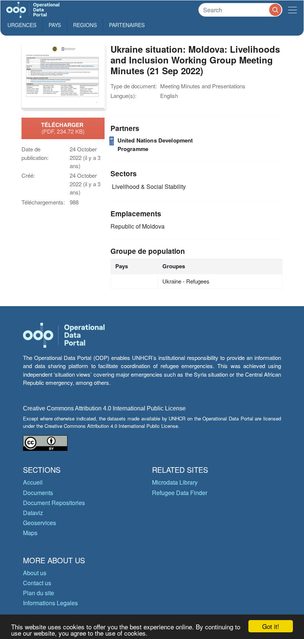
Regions (85, 25)
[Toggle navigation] (292, 9)
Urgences (21, 25)
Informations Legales (50, 603)
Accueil (33, 482)
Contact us (37, 583)
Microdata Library (175, 482)
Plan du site (38, 593)
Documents (38, 492)
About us (34, 572)
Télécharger (63, 128)
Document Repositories (54, 502)
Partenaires (127, 25)
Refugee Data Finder (179, 492)
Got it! (270, 626)
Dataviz (33, 512)
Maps (30, 532)
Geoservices (39, 522)
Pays (55, 25)
